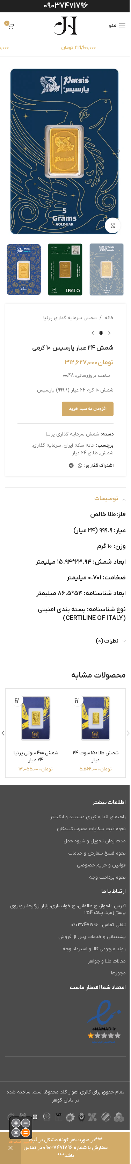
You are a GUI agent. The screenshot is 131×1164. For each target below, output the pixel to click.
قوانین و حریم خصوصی (101, 865)
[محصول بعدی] (92, 333)
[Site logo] (66, 25)
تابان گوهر (62, 1100)
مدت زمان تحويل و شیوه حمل (95, 841)
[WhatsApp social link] (80, 466)
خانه (109, 318)
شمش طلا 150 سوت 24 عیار (95, 756)
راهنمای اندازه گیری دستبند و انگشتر (88, 817)
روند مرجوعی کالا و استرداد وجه (94, 949)
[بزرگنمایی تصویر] (113, 225)
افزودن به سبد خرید (88, 409)
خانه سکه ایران (79, 445)
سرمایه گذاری (47, 445)
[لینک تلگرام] (71, 466)
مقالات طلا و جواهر (107, 961)
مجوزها (118, 973)
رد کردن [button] (10, 1148)
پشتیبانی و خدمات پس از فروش (92, 937)
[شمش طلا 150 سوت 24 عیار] (96, 718)
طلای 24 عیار (85, 453)
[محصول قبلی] (109, 333)
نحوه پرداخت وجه (107, 877)
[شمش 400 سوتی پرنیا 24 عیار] (36, 718)
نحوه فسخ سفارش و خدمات (97, 853)
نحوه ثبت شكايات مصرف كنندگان (91, 829)
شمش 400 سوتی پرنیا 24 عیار (36, 756)
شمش (107, 453)
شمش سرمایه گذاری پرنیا (70, 318)
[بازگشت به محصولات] (101, 333)
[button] (119, 151)
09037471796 (65, 6)
